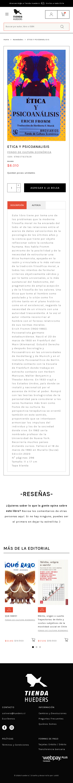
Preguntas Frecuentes (51, 718)
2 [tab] (36, 647)
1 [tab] (33, 647)
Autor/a (36, 205)
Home (6, 40)
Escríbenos (8, 718)
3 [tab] (40, 647)
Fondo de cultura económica (29, 152)
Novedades (18, 40)
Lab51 (56, 775)
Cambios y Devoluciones (53, 713)
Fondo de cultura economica (20, 620)
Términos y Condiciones (15, 745)
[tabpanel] (20, 600)
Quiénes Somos (48, 724)
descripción (17, 205)
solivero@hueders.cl (14, 713)
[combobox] (36, 26)
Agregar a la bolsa (45, 187)
